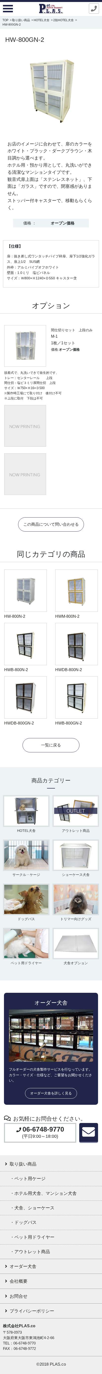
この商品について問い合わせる (51, 524)
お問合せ (18, 1296)
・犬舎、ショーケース (32, 1207)
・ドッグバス (23, 1222)
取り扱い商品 (21, 20)
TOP (5, 20)
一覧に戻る (51, 745)
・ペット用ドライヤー (32, 1237)
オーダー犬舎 (23, 1266)
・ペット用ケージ (28, 1178)
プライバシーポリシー (32, 1310)
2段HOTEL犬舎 (63, 20)
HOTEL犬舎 (42, 20)
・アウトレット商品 (30, 1251)
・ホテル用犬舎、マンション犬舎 (43, 1193)
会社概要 (18, 1281)
